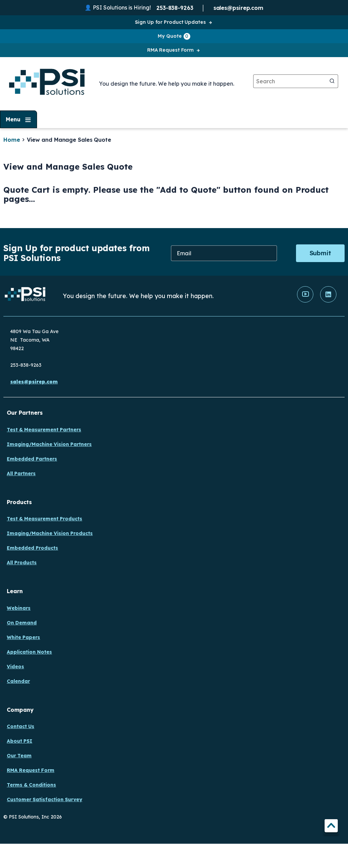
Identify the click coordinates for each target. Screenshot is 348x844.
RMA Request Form (170, 50)
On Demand (22, 623)
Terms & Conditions (31, 785)
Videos (15, 667)
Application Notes (29, 652)
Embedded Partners (32, 459)
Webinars (19, 608)
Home (11, 139)
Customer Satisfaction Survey (44, 799)
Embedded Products (32, 548)
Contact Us (20, 726)
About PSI (19, 741)
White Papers (23, 637)
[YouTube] (305, 301)
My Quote (173, 36)
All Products (22, 562)
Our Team (19, 756)
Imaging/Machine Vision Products (50, 533)
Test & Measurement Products (44, 519)
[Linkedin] (328, 301)
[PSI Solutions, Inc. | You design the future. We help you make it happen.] (25, 296)
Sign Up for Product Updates (170, 22)
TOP (331, 826)
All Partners (21, 473)
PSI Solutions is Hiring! (122, 7)
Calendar (18, 681)
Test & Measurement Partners (44, 430)
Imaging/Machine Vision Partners (49, 444)
